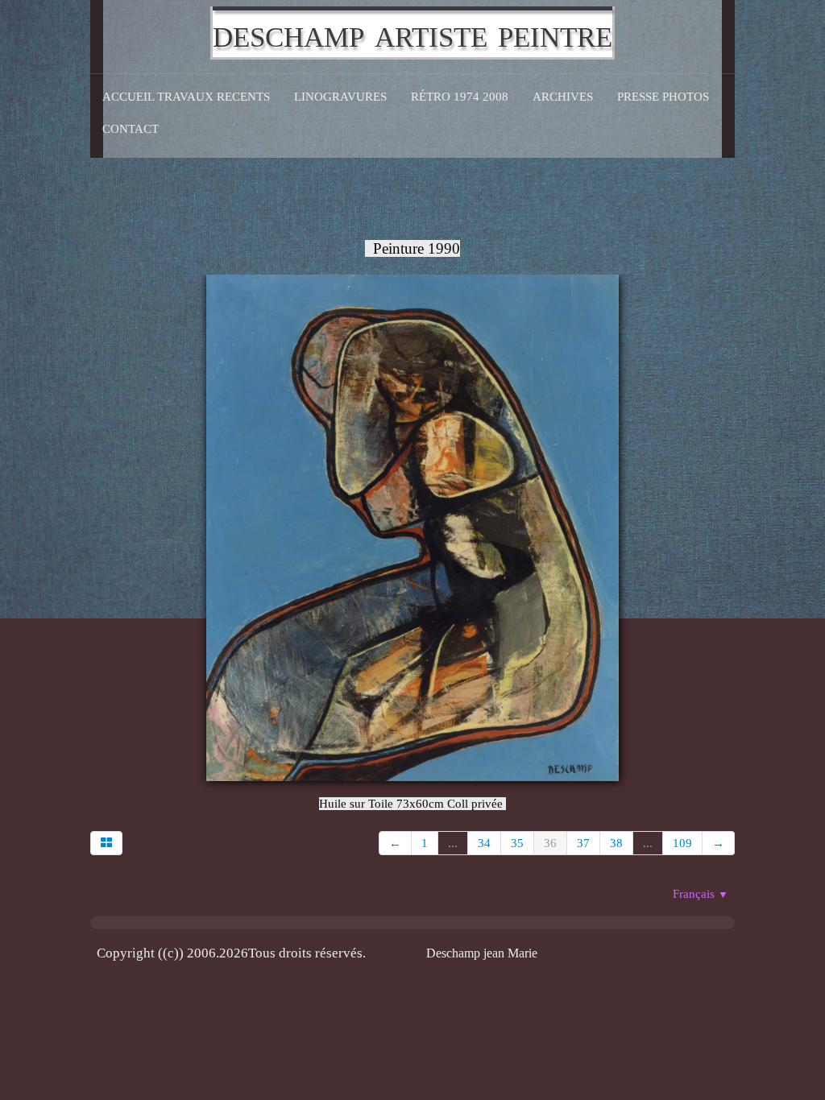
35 (517, 843)
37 (583, 843)
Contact (130, 128)
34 (484, 843)
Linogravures (340, 96)
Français (700, 893)
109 (682, 843)
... (453, 843)
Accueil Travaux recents (186, 96)
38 (616, 843)
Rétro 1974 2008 (459, 96)
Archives (563, 96)
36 (550, 843)
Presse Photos (663, 96)
